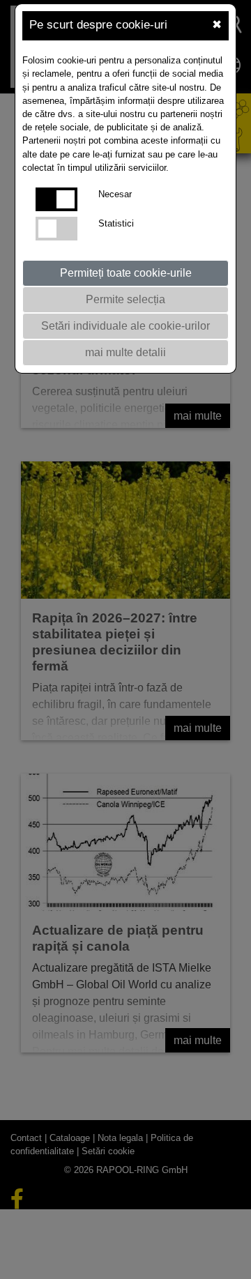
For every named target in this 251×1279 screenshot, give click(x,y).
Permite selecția (125, 299)
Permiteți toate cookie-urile (126, 273)
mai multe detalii (125, 352)
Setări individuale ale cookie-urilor (125, 326)
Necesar (115, 194)
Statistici (116, 223)
